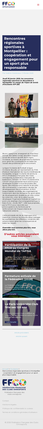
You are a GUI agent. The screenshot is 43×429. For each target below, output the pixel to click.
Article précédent (21, 333)
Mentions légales (9, 405)
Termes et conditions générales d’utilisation (19, 412)
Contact (5, 401)
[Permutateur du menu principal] (38, 4)
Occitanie (14, 369)
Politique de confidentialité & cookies (17, 408)
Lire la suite (11, 266)
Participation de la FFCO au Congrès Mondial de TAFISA (18, 248)
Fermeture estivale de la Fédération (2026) (20, 277)
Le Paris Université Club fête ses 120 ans (21, 305)
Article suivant (21, 336)
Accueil (5, 369)
